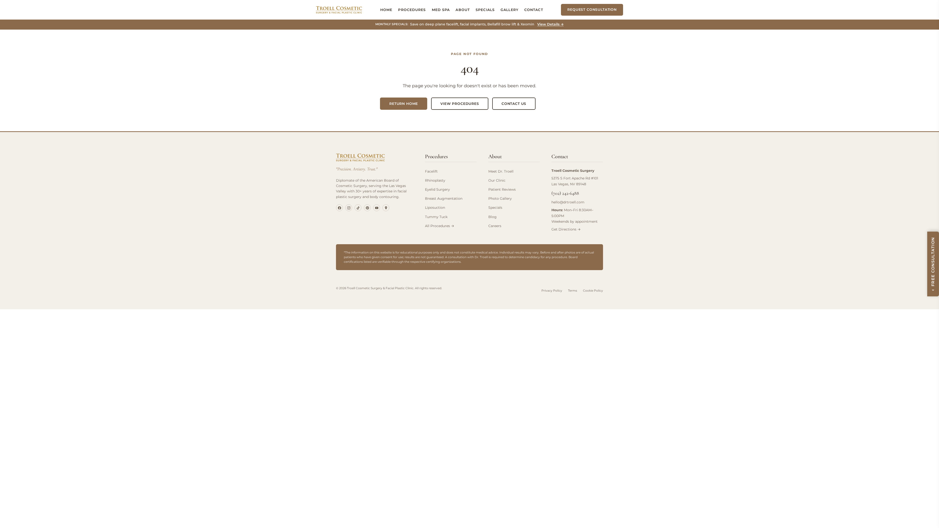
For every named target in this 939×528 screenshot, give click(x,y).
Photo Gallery (500, 198)
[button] (933, 264)
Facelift (431, 171)
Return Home (403, 103)
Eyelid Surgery (437, 189)
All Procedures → (439, 226)
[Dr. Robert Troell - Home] (339, 9)
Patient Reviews (502, 189)
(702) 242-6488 (565, 193)
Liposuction (435, 207)
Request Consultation (592, 9)
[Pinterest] (367, 207)
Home (386, 10)
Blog (492, 217)
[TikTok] (358, 207)
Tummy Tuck (436, 217)
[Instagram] (348, 207)
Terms (572, 290)
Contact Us (514, 103)
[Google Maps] (385, 207)
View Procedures (459, 103)
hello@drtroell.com (567, 202)
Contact (533, 10)
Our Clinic (496, 180)
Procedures (412, 10)
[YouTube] (376, 207)
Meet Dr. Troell (501, 171)
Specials (485, 10)
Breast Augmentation (443, 198)
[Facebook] (339, 207)
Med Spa (441, 10)
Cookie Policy (593, 290)
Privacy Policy (551, 290)
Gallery (509, 10)
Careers (494, 226)
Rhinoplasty (435, 180)
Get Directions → (566, 229)
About (463, 10)
